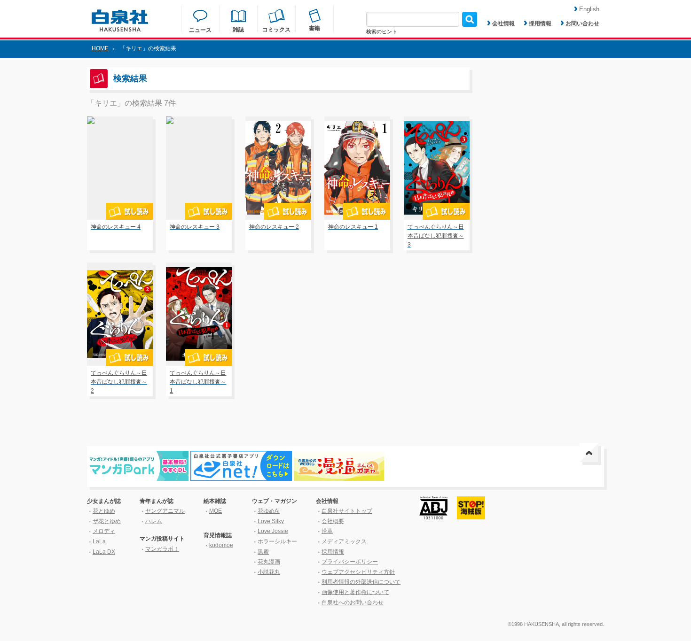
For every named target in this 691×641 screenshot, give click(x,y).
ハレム (153, 521)
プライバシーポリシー (350, 561)
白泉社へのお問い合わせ (353, 602)
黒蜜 (263, 551)
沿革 (327, 531)
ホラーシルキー (277, 541)
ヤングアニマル (165, 511)
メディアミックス (344, 541)
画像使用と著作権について (355, 592)
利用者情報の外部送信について (361, 582)
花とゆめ (104, 511)
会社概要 (333, 521)
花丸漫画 (269, 561)
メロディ (104, 531)
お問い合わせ (582, 23)
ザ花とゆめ (107, 521)
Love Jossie (273, 531)
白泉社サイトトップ (347, 511)
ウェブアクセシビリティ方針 (358, 572)
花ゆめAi (269, 511)
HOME (100, 48)
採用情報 (540, 23)
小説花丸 (269, 572)
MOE (215, 511)
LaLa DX (104, 551)
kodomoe (221, 545)
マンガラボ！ (162, 549)
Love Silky (271, 521)
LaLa (99, 541)
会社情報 (503, 23)
